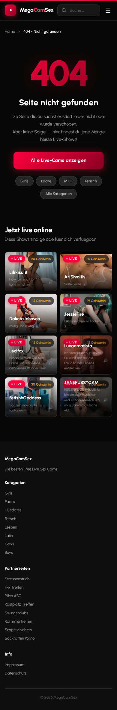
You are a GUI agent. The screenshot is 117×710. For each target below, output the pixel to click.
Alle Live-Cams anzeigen (58, 160)
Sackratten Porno (19, 638)
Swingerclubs (16, 613)
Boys (9, 552)
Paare (46, 181)
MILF (68, 181)
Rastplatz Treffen (19, 604)
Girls (24, 181)
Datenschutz (16, 673)
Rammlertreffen (18, 621)
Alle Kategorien (58, 193)
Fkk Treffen (14, 587)
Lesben (11, 527)
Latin (9, 535)
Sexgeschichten (18, 630)
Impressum (15, 664)
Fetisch (91, 181)
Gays (9, 544)
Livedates (13, 510)
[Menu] (108, 10)
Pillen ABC (13, 596)
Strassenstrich (17, 579)
